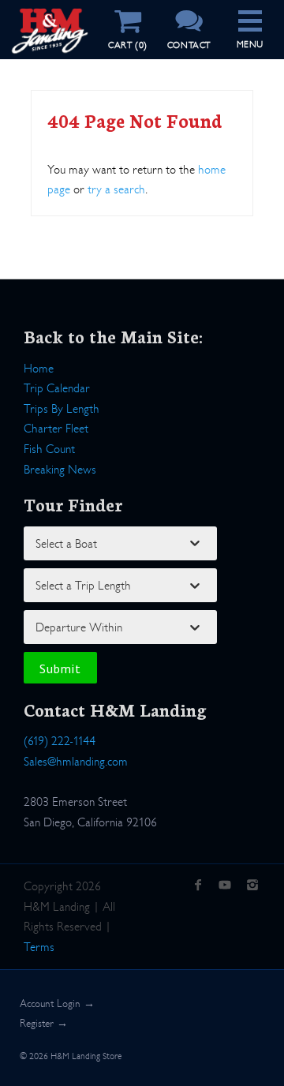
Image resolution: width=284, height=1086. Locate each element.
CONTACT (189, 45)
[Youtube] (225, 886)
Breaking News (60, 469)
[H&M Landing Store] (50, 14)
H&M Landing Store (85, 1056)
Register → (44, 1023)
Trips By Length (61, 408)
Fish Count (49, 448)
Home (39, 368)
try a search (116, 189)
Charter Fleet (56, 428)
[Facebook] (197, 886)
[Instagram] (252, 886)
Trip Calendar (57, 387)
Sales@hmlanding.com (76, 761)
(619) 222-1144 (59, 740)
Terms (39, 946)
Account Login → (57, 1003)
